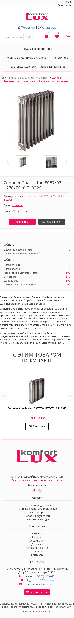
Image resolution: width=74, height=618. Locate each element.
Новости (37, 551)
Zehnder (44, 77)
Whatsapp (48, 27)
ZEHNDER (17, 205)
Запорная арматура (53, 66)
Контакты (37, 555)
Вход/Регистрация (64, 3)
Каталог (37, 537)
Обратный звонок (37, 592)
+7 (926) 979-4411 (45, 576)
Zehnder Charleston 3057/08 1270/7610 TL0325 (37, 408)
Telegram (28, 27)
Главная (37, 533)
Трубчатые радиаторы (37, 48)
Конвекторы (61, 57)
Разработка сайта (37, 611)
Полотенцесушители (22, 66)
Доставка (37, 544)
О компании (37, 540)
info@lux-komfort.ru (43, 584)
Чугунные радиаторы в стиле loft (27, 57)
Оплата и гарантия (37, 547)
